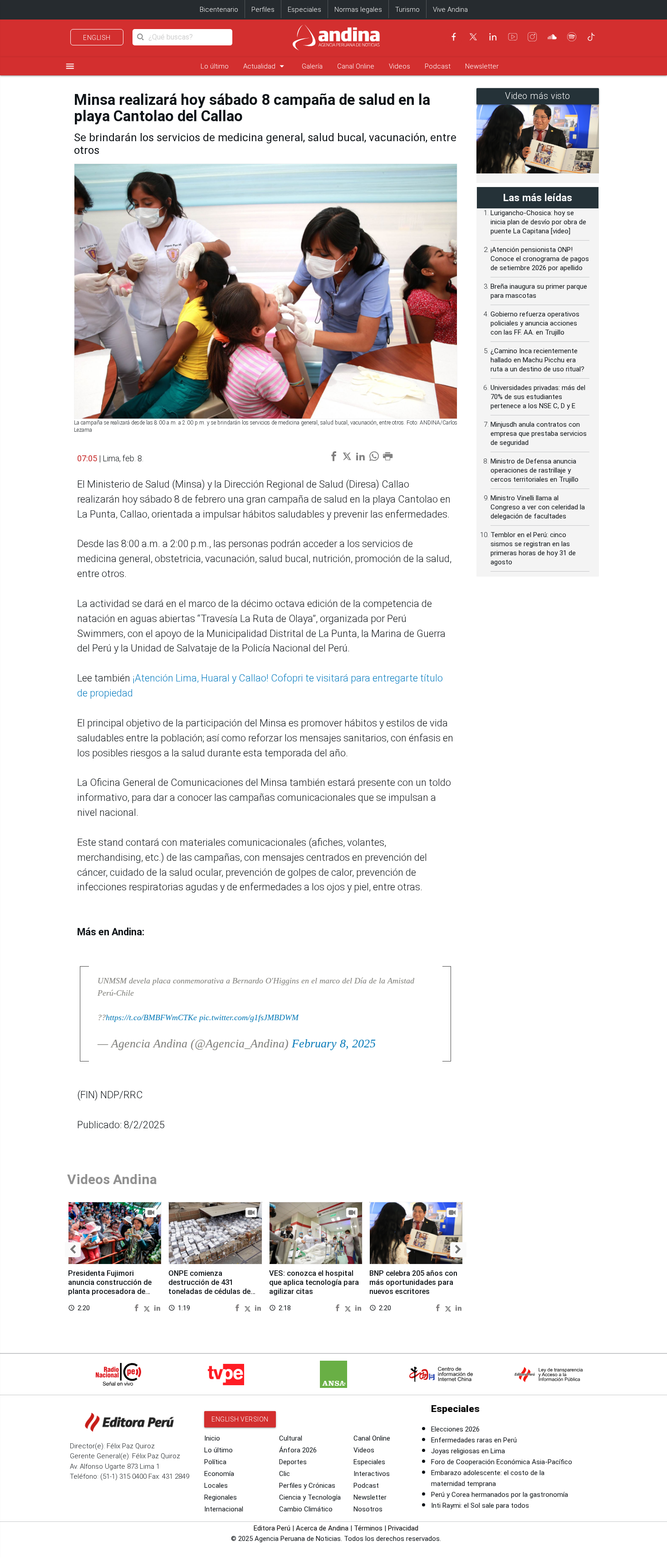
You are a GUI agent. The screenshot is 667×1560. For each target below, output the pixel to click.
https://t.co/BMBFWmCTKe (151, 1017)
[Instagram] (532, 37)
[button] (73, 1249)
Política (215, 1462)
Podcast (438, 66)
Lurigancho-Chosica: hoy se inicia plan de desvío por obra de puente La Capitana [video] (538, 222)
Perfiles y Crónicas (307, 1485)
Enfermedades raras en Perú (474, 1440)
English (97, 37)
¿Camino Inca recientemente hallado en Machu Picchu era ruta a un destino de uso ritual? (537, 360)
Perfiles (263, 9)
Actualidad (265, 66)
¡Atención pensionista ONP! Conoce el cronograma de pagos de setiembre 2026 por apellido (539, 259)
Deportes (293, 1462)
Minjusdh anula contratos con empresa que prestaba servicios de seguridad (538, 433)
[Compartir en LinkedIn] (157, 1307)
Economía (219, 1474)
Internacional (223, 1509)
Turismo (407, 9)
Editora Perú (272, 1528)
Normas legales (358, 9)
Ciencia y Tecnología (310, 1497)
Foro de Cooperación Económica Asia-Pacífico (501, 1462)
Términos (368, 1528)
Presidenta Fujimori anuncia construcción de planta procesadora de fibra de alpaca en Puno (110, 1286)
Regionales (220, 1497)
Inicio (212, 1438)
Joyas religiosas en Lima (468, 1451)
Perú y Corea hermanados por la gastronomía (499, 1495)
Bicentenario (219, 9)
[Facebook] (454, 37)
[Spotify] (572, 37)
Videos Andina (112, 1179)
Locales (216, 1485)
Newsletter (482, 66)
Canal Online (355, 66)
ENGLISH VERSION (240, 1419)
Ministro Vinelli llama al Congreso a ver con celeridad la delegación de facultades (537, 507)
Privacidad (403, 1528)
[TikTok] (591, 37)
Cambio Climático (306, 1509)
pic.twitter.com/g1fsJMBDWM (249, 1017)
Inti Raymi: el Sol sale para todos (480, 1505)
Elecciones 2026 (455, 1429)
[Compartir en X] (148, 1307)
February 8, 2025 (334, 1043)
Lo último (215, 66)
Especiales (304, 9)
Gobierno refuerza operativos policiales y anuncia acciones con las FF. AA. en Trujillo (534, 323)
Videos (399, 66)
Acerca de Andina (322, 1528)
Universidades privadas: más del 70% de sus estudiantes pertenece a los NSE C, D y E (537, 397)
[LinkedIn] (493, 37)
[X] (473, 37)
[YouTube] (513, 37)
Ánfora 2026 (298, 1450)
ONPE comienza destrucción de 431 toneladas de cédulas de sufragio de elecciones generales (209, 1291)
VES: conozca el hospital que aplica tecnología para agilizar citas (314, 1282)
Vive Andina (450, 9)
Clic (284, 1474)
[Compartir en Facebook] (137, 1307)
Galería (312, 66)
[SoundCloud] (552, 37)
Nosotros (368, 1509)
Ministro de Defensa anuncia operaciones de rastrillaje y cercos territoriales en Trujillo (534, 470)
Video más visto (537, 96)
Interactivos (371, 1474)
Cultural (290, 1438)
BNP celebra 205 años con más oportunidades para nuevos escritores (413, 1282)
